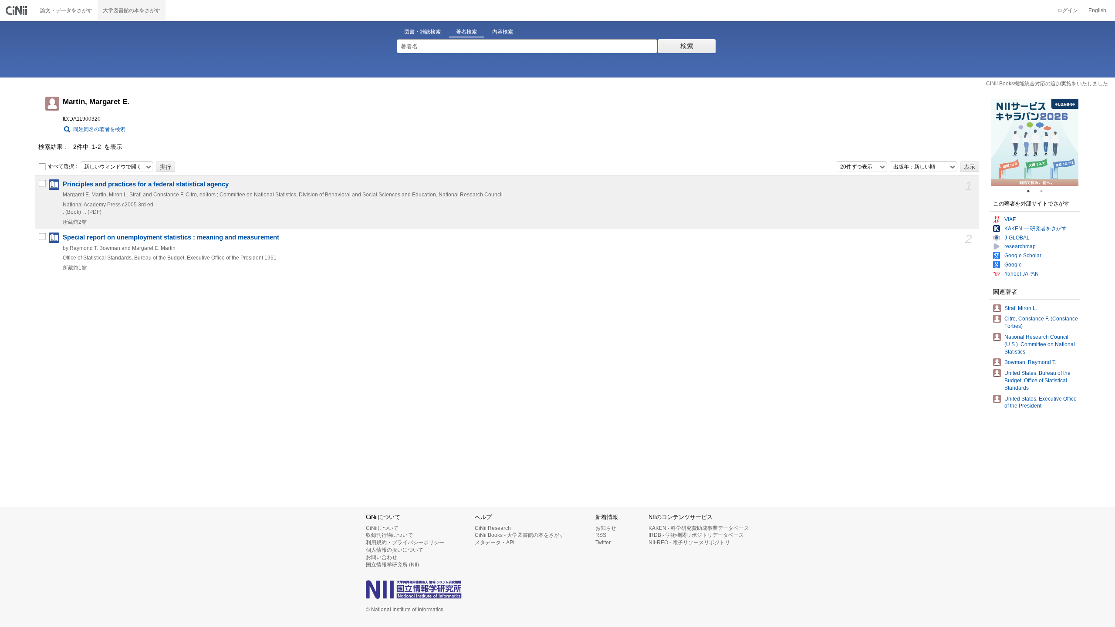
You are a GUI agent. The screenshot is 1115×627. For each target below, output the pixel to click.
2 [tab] (1045, 191)
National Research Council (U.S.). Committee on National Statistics (1039, 344)
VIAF (1010, 219)
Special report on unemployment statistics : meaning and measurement (171, 237)
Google (1013, 265)
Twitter (603, 542)
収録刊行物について (389, 535)
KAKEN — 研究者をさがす (1035, 229)
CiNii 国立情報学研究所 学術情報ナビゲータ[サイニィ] (17, 10)
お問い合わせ (381, 557)
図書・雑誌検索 (422, 32)
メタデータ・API (494, 542)
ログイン (1067, 10)
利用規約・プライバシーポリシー (405, 542)
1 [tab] (1031, 191)
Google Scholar (1022, 256)
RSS (600, 535)
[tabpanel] (1035, 142)
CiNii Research (493, 528)
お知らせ (605, 528)
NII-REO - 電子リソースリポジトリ (689, 542)
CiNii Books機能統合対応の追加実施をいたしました (1047, 84)
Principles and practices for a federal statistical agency (146, 184)
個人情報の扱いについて (394, 550)
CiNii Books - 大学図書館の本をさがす (519, 535)
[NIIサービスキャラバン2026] (1034, 142)
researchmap (1020, 246)
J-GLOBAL (1017, 238)
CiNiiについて (382, 528)
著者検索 (466, 32)
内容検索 (502, 32)
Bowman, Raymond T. (1030, 362)
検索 (686, 46)
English (1097, 10)
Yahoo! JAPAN (1021, 274)
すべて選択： (63, 166)
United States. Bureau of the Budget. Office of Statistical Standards (1037, 380)
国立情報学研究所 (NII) (392, 565)
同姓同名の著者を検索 (99, 129)
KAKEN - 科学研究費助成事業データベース (699, 528)
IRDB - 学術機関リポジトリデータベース (696, 535)
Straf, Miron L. (1020, 308)
